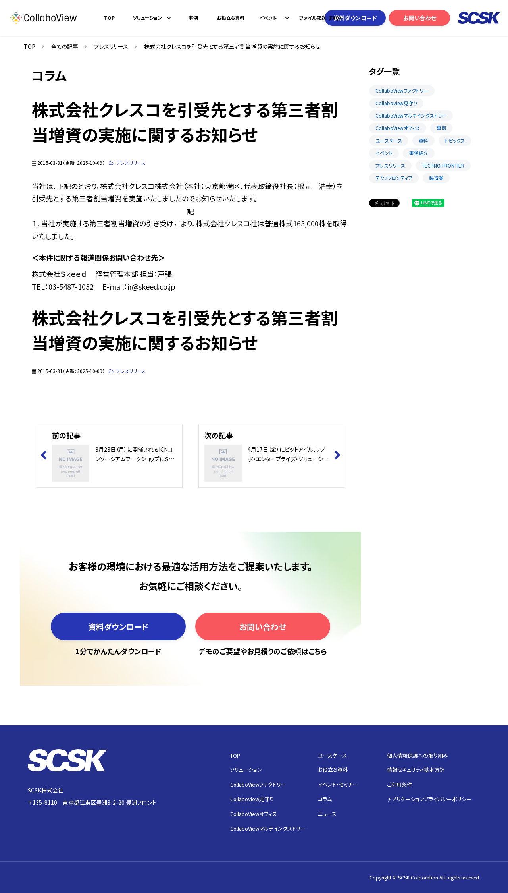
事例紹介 (418, 152)
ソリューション (147, 17)
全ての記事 (64, 46)
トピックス (455, 140)
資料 (423, 140)
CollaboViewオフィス (397, 127)
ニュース (327, 814)
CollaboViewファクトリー (401, 90)
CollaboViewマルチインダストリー (410, 115)
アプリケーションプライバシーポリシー (429, 799)
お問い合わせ (419, 18)
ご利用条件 (399, 784)
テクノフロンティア (393, 177)
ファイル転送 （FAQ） (320, 17)
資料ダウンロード (355, 18)
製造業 (436, 177)
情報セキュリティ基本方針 (415, 769)
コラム (325, 799)
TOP (109, 17)
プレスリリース (111, 46)
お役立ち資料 (230, 17)
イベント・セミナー (338, 784)
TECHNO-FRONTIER (443, 165)
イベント (268, 17)
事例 (193, 17)
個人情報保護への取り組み (417, 755)
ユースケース (388, 140)
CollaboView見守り (396, 103)
